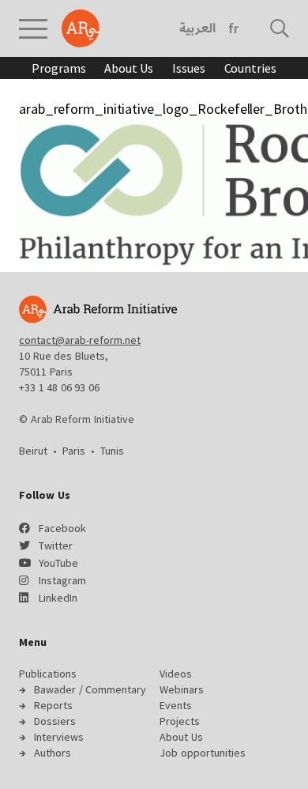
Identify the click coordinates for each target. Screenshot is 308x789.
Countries (250, 68)
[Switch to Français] (233, 28)
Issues (188, 68)
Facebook (62, 528)
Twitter (56, 545)
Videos (176, 673)
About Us (128, 68)
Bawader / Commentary (90, 689)
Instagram (62, 580)
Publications (48, 673)
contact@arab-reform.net (80, 340)
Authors (52, 753)
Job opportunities (203, 753)
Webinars (182, 689)
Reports (53, 705)
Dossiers (55, 721)
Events (176, 705)
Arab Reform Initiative (81, 28)
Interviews (59, 737)
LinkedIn (58, 598)
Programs (58, 68)
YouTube (58, 563)
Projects (180, 721)
